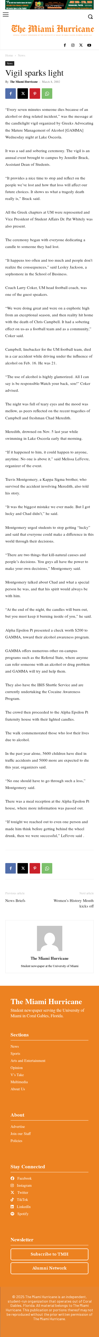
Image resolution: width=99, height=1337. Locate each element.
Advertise (18, 1126)
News (21, 55)
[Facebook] (65, 46)
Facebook (24, 1178)
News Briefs (15, 900)
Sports (15, 1053)
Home (9, 55)
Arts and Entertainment (28, 1060)
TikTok (22, 1199)
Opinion (17, 1067)
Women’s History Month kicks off (74, 903)
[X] (81, 46)
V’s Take (17, 1074)
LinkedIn (23, 1206)
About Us (18, 1088)
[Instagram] (73, 46)
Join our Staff (21, 1133)
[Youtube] (89, 46)
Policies (16, 1140)
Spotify (22, 1213)
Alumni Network (49, 1268)
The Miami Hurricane (24, 82)
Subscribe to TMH (49, 1254)
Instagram (24, 1185)
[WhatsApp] (47, 93)
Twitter (22, 1192)
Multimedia (19, 1081)
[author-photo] (49, 950)
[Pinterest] (35, 93)
